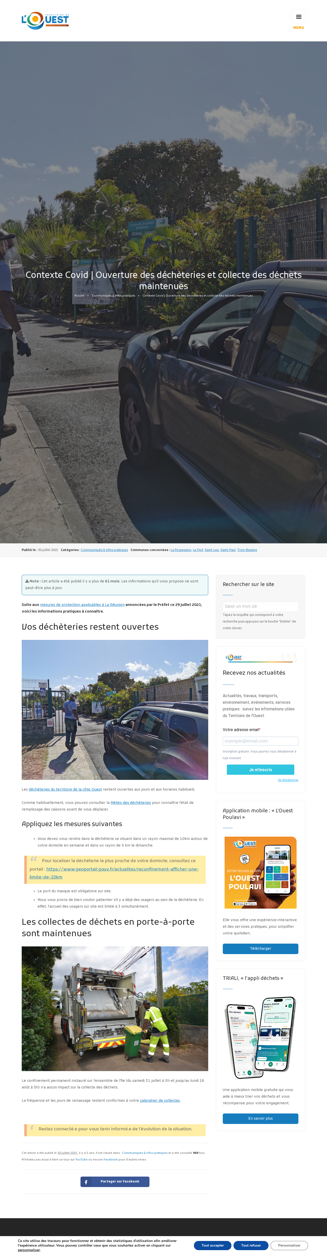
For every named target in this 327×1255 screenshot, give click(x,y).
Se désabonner (288, 780)
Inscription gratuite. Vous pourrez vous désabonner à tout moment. (259, 755)
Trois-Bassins (247, 550)
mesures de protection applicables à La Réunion (82, 605)
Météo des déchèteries (131, 803)
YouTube (81, 1160)
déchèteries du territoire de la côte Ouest (65, 789)
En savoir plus (260, 1118)
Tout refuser (251, 1245)
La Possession (181, 550)
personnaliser (29, 1250)
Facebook (111, 1160)
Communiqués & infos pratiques (113, 295)
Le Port (198, 550)
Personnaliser (289, 1245)
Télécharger (260, 948)
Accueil (79, 295)
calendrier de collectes (160, 1100)
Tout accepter (213, 1245)
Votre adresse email (241, 729)
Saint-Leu (212, 550)
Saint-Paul (228, 550)
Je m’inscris (260, 769)
